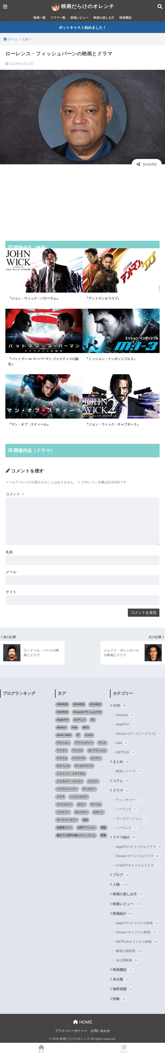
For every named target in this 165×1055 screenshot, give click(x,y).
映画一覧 (40, 17)
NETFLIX (125, 752)
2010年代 (95, 704)
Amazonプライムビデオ (87, 712)
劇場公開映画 (129, 951)
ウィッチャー (128, 800)
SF (78, 734)
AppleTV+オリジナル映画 (137, 923)
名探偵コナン (64, 827)
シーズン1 (126, 809)
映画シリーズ (128, 771)
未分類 (121, 979)
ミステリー (63, 812)
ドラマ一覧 (58, 17)
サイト (11, 592)
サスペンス (63, 765)
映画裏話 (125, 17)
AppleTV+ (63, 719)
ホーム (41, 1052)
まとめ (121, 761)
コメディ (96, 758)
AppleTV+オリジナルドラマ (138, 846)
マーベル (96, 804)
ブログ (121, 875)
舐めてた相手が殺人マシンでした (76, 835)
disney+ (61, 727)
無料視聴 (122, 989)
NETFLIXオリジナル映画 (136, 941)
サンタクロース (84, 765)
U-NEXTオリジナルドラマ (137, 865)
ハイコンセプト (79, 796)
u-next (89, 734)
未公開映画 (127, 960)
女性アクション (87, 827)
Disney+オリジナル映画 (136, 932)
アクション (63, 742)
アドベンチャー (84, 742)
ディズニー (89, 788)
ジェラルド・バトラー (69, 781)
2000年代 (78, 704)
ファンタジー (64, 804)
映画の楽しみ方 (104, 17)
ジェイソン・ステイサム (71, 773)
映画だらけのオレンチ (87, 6)
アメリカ (77, 750)
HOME (85, 1022)
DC (93, 719)
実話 (103, 827)
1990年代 (62, 704)
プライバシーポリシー (71, 1031)
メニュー (123, 1052)
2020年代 (62, 712)
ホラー (81, 804)
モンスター (81, 812)
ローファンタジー (67, 819)
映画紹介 (123, 913)
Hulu (74, 727)
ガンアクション (97, 750)
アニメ (102, 742)
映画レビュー (79, 17)
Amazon (124, 715)
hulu (121, 743)
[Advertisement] (82, 202)
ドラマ (60, 796)
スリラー (93, 781)
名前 (9, 552)
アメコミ (62, 750)
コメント (15, 494)
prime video (64, 734)
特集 (119, 999)
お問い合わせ (100, 1031)
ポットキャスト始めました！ (82, 27)
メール (11, 572)
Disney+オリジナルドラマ (137, 856)
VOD (119, 705)
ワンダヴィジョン (131, 818)
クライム (62, 758)
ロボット (98, 812)
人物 (120, 884)
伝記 (85, 819)
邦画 (103, 835)
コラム (121, 781)
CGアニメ (80, 719)
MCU (86, 727)
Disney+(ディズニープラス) (138, 733)
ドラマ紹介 (124, 837)
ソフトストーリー (67, 788)
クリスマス (78, 758)
